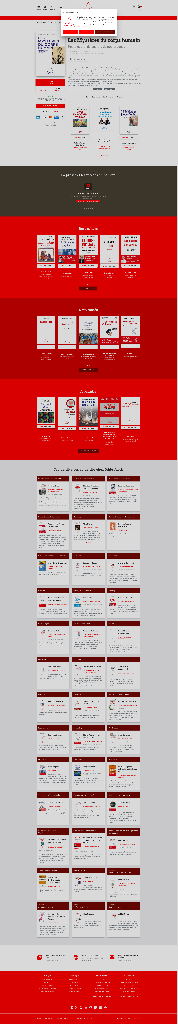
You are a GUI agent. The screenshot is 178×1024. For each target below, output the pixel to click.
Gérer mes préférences (105, 32)
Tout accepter (71, 32)
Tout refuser (87, 32)
